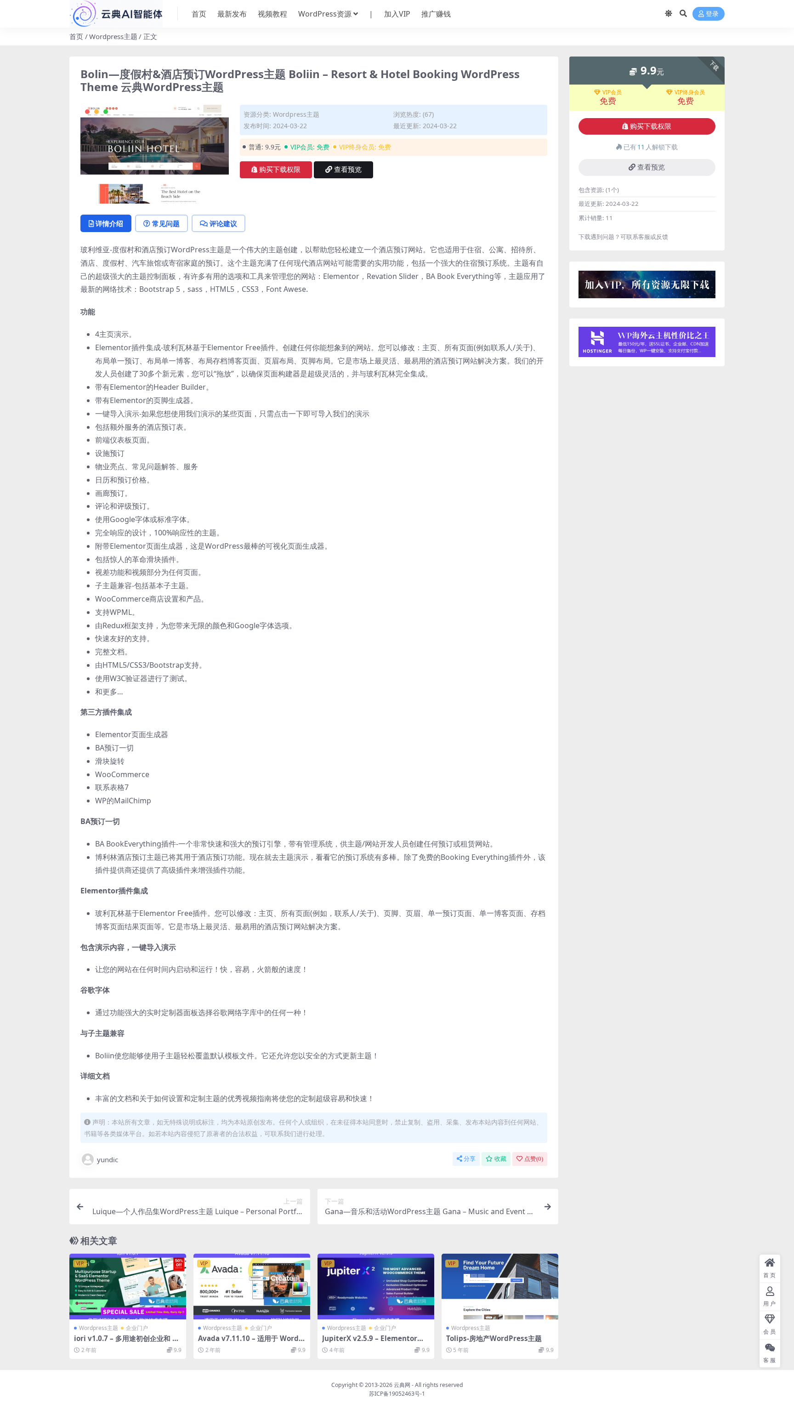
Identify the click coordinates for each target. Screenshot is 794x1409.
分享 (470, 1158)
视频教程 (272, 14)
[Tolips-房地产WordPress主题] (500, 1286)
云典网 (402, 1385)
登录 (712, 14)
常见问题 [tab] (166, 223)
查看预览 (348, 169)
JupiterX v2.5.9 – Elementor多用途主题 (373, 1342)
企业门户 (137, 1328)
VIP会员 (612, 92)
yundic (107, 1159)
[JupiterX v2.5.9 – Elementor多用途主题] (376, 1286)
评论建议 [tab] (223, 223)
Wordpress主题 (113, 36)
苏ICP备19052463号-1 (397, 1394)
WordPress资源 (325, 14)
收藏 (500, 1158)
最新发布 (232, 14)
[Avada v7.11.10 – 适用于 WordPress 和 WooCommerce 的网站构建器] (251, 1286)
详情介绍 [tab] (109, 223)
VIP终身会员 (690, 92)
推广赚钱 (436, 14)
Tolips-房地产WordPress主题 (494, 1338)
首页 (199, 14)
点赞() (533, 1158)
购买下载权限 (280, 169)
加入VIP (397, 14)
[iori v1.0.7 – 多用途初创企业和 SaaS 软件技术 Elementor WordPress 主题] (127, 1286)
